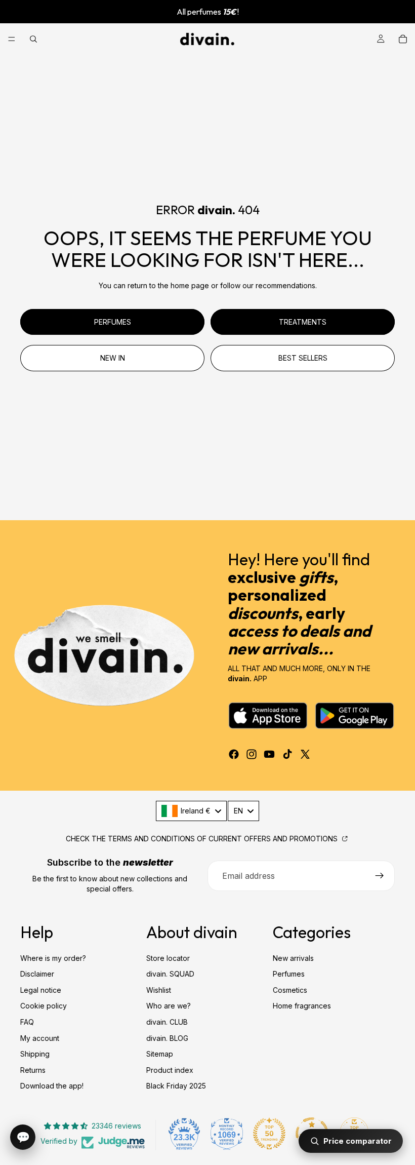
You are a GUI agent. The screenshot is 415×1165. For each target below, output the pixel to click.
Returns (33, 1070)
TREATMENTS (302, 322)
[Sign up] (379, 875)
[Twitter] (305, 754)
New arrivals (293, 958)
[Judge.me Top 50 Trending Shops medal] (269, 1133)
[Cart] (403, 39)
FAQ (27, 1022)
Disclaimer (37, 974)
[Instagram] (251, 754)
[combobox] (191, 811)
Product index (169, 1070)
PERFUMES (112, 322)
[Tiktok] (287, 754)
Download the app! (52, 1086)
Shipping (35, 1054)
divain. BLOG (167, 1038)
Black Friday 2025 (176, 1086)
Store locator (168, 958)
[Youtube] (269, 754)
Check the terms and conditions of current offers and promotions (203, 838)
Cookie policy (43, 1006)
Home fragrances (302, 1006)
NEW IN (112, 358)
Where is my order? (53, 958)
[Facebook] (234, 754)
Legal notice (40, 990)
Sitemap (159, 1054)
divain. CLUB (167, 1022)
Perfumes (289, 974)
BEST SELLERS (302, 358)
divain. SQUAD (170, 974)
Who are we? (168, 1006)
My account (39, 1038)
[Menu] (11, 39)
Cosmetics (290, 990)
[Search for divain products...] (33, 39)
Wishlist (158, 990)
